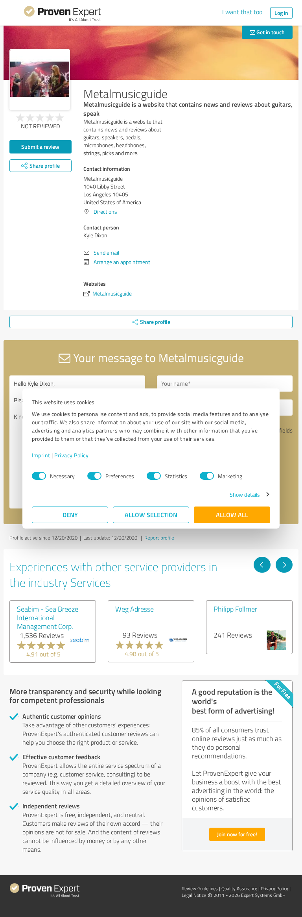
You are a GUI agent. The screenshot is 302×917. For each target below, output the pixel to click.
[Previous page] (262, 565)
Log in (281, 13)
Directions (105, 211)
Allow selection (151, 514)
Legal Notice (194, 895)
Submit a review (40, 146)
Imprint (41, 455)
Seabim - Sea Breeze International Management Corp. (47, 617)
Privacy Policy (71, 455)
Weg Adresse (134, 609)
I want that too (242, 11)
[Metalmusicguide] (39, 79)
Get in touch (270, 32)
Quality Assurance (239, 888)
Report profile (159, 537)
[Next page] (284, 565)
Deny (70, 514)
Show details (245, 494)
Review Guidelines (200, 888)
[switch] (94, 476)
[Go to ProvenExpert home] (62, 15)
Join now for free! (237, 834)
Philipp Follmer (235, 609)
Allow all (232, 514)
